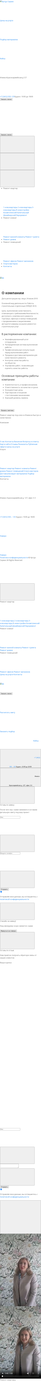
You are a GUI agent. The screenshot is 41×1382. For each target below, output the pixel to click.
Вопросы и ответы (31, 441)
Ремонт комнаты (22, 468)
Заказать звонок (6, 99)
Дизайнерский (9, 215)
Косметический (10, 212)
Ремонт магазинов (25, 261)
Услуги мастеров (10, 264)
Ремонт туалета (32, 237)
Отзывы (14, 444)
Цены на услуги (13, 447)
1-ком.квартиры (10, 207)
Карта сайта (5, 444)
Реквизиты (23, 444)
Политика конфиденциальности (14, 557)
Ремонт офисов (10, 261)
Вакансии (18, 441)
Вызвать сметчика (7, 410)
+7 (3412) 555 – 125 (8, 517)
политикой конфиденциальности (14, 899)
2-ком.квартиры (25, 207)
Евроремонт (21, 215)
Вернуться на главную (8, 931)
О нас (2, 441)
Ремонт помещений (15, 471)
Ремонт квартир (7, 468)
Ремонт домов (9, 239)
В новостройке (22, 210)
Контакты (7, 266)
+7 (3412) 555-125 (7, 96)
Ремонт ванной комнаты (14, 237)
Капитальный (23, 212)
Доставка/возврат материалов (13, 473)
